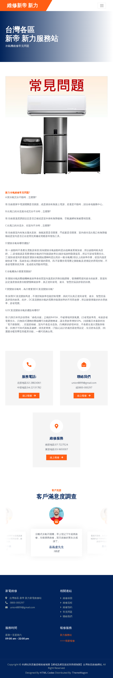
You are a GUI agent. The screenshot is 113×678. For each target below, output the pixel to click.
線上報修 (28, 395)
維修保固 (67, 598)
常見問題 (67, 611)
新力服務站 (66, 634)
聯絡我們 (67, 616)
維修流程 (67, 602)
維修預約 (67, 607)
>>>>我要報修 (67, 640)
